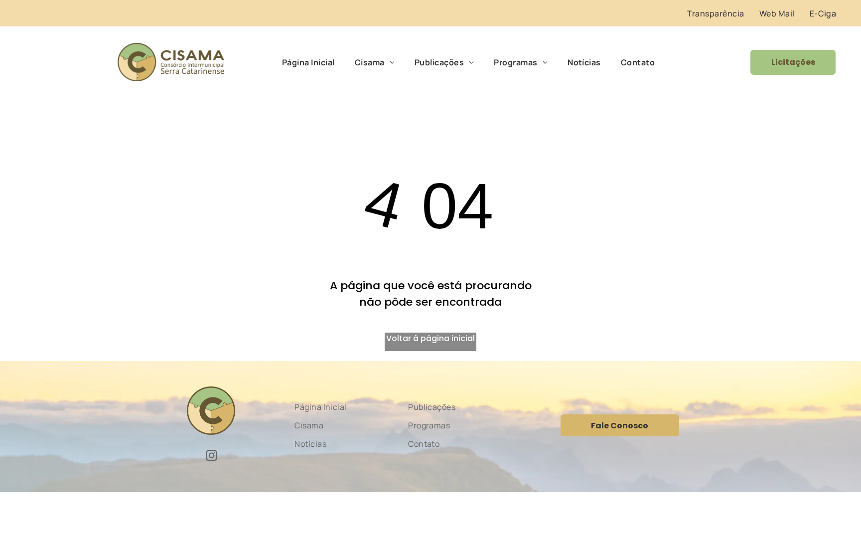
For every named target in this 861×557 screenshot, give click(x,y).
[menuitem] (715, 13)
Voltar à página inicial (430, 338)
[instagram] (211, 457)
